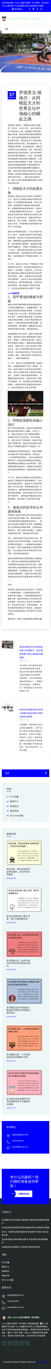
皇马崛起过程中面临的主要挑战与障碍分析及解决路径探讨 (18, 1010)
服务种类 (14, 811)
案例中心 (14, 801)
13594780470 (18, 1141)
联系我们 (19, 9)
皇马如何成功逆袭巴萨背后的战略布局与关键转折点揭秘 (18, 1101)
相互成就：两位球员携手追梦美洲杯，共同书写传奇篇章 (18, 872)
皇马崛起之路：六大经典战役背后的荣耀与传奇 (18, 1056)
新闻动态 (14, 806)
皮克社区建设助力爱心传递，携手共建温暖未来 (18, 917)
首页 (19, 56)
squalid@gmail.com (20, 1147)
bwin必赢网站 (41, 1362)
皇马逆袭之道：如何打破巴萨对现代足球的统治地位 (18, 963)
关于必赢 (14, 796)
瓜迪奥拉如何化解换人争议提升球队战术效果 (21, 1247)
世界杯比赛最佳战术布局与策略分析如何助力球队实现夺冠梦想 (31, 713)
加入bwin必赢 (16, 815)
